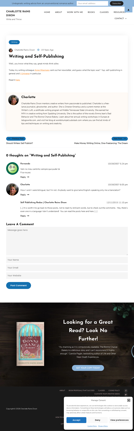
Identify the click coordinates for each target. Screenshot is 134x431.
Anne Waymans (42, 70)
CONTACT (119, 18)
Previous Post (18, 138)
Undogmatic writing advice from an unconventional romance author (42, 3)
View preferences (119, 420)
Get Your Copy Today (88, 367)
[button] (128, 400)
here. (18, 80)
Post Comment (18, 285)
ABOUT (62, 390)
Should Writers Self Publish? (19, 143)
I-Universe (25, 73)
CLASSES (101, 390)
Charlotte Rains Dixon (18, 13)
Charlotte (25, 185)
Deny (97, 420)
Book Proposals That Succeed (81, 390)
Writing (14, 42)
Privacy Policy (103, 426)
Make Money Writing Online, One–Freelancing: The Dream (101, 143)
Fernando (25, 164)
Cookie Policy (92, 426)
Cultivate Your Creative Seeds (107, 394)
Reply (23, 177)
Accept (76, 420)
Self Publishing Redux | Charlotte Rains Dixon (43, 203)
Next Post (118, 138)
